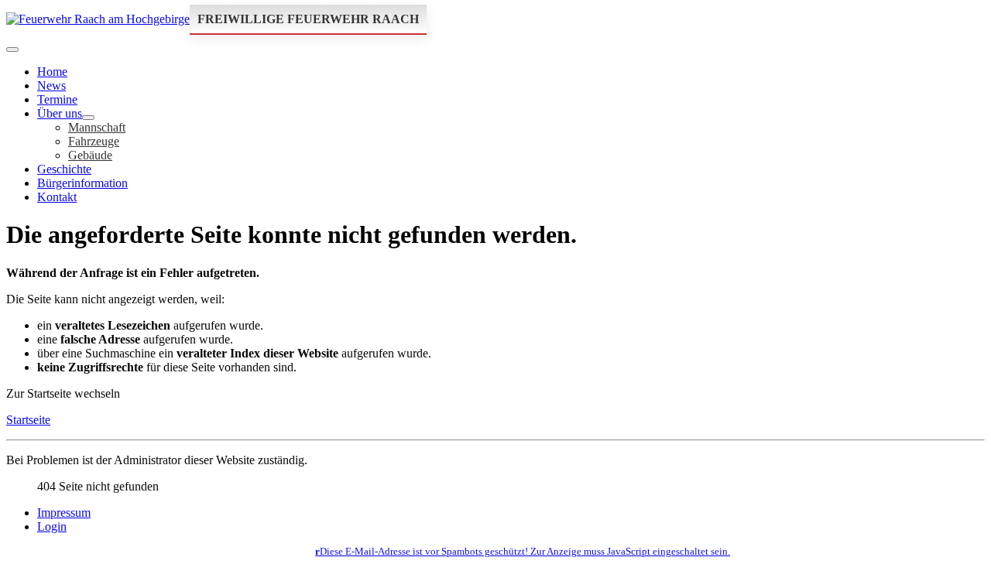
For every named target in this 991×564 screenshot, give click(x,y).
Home (52, 71)
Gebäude (90, 155)
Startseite (28, 419)
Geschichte (64, 169)
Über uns (59, 113)
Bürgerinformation (82, 183)
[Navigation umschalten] (12, 49)
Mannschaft (96, 127)
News (51, 85)
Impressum (64, 512)
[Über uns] (88, 117)
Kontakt (57, 196)
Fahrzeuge (93, 141)
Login (52, 526)
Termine (57, 99)
